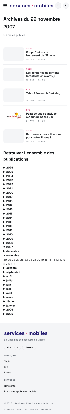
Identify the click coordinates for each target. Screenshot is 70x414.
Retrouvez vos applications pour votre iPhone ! (43, 135)
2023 (9, 180)
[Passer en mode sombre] (66, 6)
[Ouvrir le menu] (5, 5)
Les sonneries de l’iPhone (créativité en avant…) (42, 74)
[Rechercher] (58, 5)
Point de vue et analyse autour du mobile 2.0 (41, 115)
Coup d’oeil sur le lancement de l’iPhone (40, 53)
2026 (9, 167)
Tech (29, 48)
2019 (9, 197)
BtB (28, 89)
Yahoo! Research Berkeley (43, 93)
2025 (9, 172)
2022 (9, 184)
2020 (9, 192)
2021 (9, 188)
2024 (9, 176)
